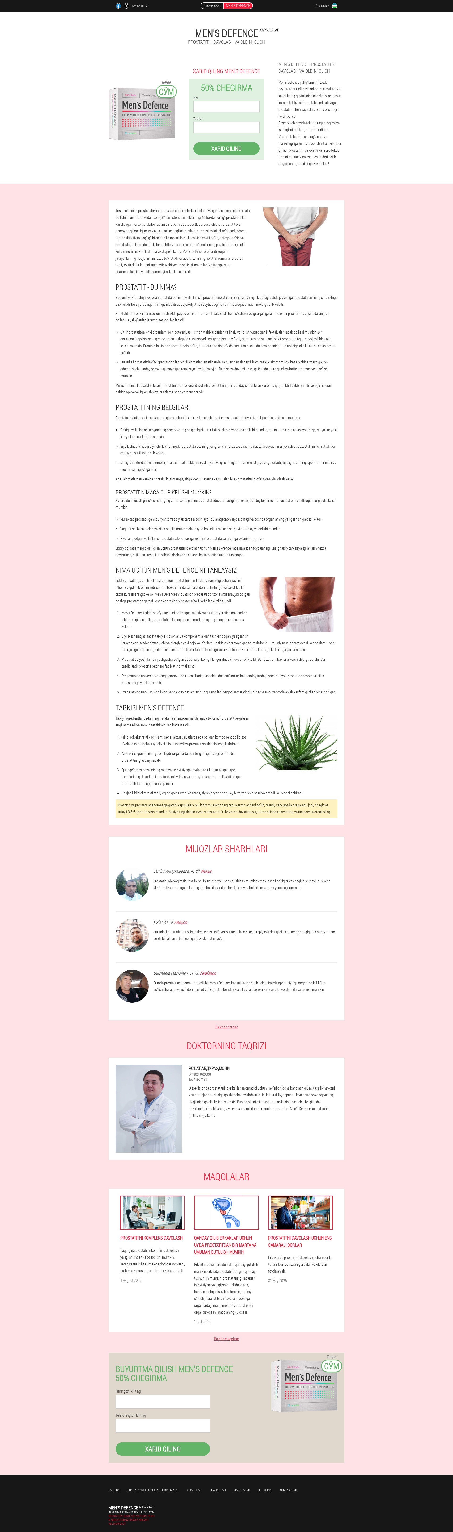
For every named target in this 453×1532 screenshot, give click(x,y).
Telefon (198, 118)
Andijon (180, 922)
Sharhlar (194, 1490)
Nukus (206, 871)
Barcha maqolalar (226, 1338)
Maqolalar (242, 1490)
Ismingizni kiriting (128, 1391)
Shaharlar (218, 1490)
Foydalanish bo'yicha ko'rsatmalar (153, 1490)
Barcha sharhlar (226, 1026)
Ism (195, 98)
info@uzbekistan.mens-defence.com (131, 1512)
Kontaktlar (288, 1490)
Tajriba (114, 1490)
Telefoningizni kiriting (131, 1415)
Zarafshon (208, 973)
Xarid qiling (226, 148)
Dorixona (265, 1490)
